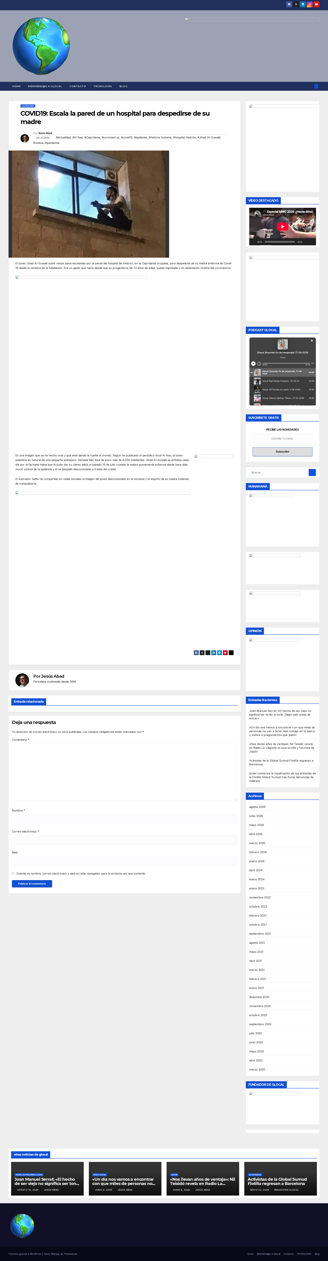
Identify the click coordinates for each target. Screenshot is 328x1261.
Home (16, 86)
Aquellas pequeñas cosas (29, 1175)
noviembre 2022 (260, 897)
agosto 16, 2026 (28, 1190)
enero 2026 (257, 861)
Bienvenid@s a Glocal (45, 86)
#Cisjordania (92, 137)
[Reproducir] (253, 241)
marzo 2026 (257, 843)
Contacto (78, 86)
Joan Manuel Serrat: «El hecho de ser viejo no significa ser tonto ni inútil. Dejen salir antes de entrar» (280, 714)
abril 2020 (256, 1060)
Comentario (20, 739)
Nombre (18, 810)
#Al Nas (77, 137)
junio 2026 (256, 816)
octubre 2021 (258, 924)
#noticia (38, 143)
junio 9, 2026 (104, 1190)
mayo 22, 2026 (260, 1190)
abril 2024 (256, 870)
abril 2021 (255, 960)
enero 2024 (257, 879)
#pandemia (52, 143)
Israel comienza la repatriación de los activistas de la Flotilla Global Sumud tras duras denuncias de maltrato (282, 777)
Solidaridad (255, 1175)
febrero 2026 (258, 852)
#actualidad (63, 137)
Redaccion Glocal (287, 1190)
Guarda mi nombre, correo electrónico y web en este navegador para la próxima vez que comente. (81, 873)
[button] (311, 86)
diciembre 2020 (259, 997)
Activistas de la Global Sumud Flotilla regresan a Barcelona (277, 1181)
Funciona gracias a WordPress (25, 1253)
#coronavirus (110, 137)
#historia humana (160, 137)
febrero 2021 (257, 979)
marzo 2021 (257, 970)
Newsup (55, 1253)
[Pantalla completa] (311, 241)
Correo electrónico (25, 831)
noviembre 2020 (260, 1006)
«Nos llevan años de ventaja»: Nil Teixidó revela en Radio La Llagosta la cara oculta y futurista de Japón (281, 747)
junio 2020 (256, 1042)
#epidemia (140, 137)
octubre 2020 (258, 1015)
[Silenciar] (306, 241)
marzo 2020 (257, 1069)
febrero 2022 (258, 915)
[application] (282, 226)
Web (15, 852)
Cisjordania (28, 106)
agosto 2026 (257, 807)
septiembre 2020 (260, 1024)
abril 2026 (256, 834)
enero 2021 (256, 988)
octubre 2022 (258, 906)
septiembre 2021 (260, 933)
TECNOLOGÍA (102, 86)
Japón (174, 1175)
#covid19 (126, 137)
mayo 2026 (256, 825)
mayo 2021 (256, 951)
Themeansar (70, 1253)
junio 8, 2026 (182, 1190)
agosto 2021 (257, 942)
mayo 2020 (256, 1051)
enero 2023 (256, 888)
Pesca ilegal (99, 1175)
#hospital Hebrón (184, 137)
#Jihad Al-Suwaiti (208, 137)
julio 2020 (255, 1033)
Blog (123, 86)
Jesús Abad (45, 133)
